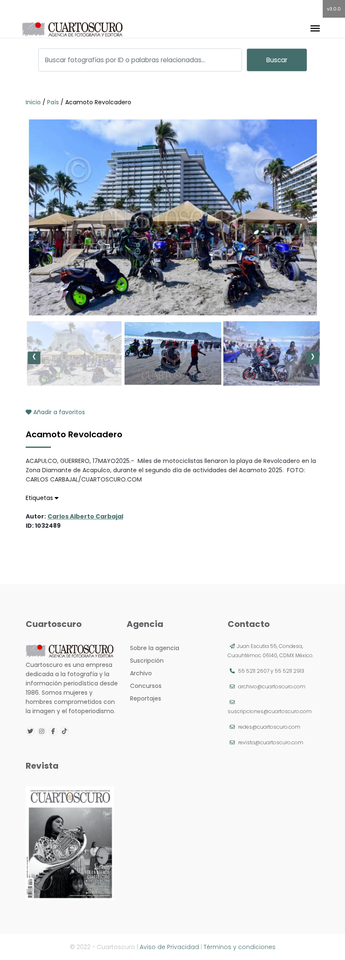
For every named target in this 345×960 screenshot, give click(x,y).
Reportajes (144, 698)
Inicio (34, 102)
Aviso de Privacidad (169, 947)
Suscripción (145, 660)
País (53, 102)
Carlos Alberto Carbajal (85, 516)
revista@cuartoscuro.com (270, 742)
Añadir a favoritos (58, 412)
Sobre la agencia (153, 648)
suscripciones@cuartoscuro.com (270, 711)
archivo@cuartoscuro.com (271, 686)
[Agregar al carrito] (172, 290)
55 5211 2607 (253, 670)
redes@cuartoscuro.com (269, 726)
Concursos (144, 686)
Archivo (139, 673)
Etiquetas (40, 498)
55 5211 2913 (289, 670)
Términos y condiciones (240, 947)
